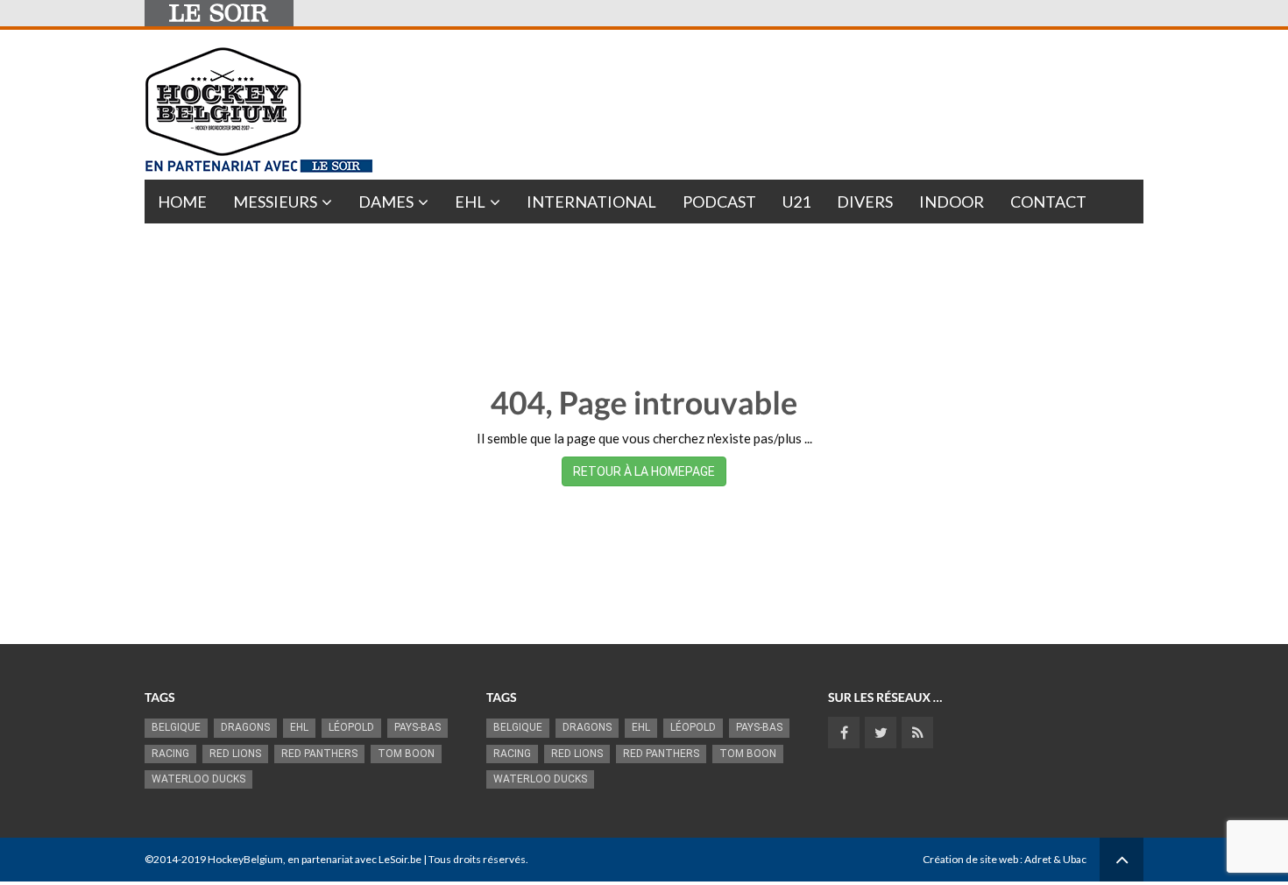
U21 (796, 201)
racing (170, 753)
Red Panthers (319, 753)
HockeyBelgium (245, 859)
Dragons (245, 727)
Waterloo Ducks (198, 779)
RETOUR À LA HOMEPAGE (644, 471)
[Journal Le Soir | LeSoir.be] (219, 13)
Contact (1048, 201)
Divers (865, 201)
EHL (470, 201)
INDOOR (951, 201)
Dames (386, 201)
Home (182, 201)
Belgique (176, 727)
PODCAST (719, 201)
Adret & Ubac (1055, 859)
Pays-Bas (417, 727)
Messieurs (275, 201)
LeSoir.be (400, 859)
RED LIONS (235, 753)
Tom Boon (406, 753)
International (591, 201)
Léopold (351, 727)
